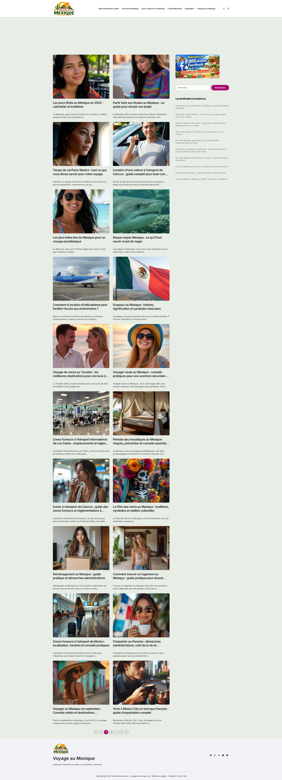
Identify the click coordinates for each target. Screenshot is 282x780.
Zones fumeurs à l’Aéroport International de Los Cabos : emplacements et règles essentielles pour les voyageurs (80, 443)
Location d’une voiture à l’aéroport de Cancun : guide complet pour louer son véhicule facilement (139, 174)
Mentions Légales (159, 776)
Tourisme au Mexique (130, 8)
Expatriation (189, 8)
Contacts (172, 776)
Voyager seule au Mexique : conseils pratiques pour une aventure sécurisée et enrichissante (141, 376)
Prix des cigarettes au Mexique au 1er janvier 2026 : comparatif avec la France (197, 141)
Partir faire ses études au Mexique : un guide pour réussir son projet (138, 104)
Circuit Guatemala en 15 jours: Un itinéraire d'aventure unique (201, 166)
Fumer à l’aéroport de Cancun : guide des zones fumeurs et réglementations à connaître (80, 510)
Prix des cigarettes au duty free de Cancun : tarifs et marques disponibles (201, 159)
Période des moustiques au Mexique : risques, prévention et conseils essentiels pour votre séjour (140, 443)
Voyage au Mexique (74, 758)
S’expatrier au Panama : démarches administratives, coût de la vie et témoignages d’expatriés (137, 645)
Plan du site (182, 776)
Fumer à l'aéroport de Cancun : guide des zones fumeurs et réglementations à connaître (200, 124)
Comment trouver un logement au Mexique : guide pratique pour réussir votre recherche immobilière (138, 578)
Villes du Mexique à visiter (108, 8)
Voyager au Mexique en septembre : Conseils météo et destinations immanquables (77, 712)
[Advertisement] (141, 33)
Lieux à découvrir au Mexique (153, 8)
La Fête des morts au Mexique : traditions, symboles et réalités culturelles (141, 508)
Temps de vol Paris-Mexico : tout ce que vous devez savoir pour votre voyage (200, 115)
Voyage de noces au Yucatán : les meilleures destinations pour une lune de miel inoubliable (80, 376)
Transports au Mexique (206, 8)
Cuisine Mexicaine (175, 8)
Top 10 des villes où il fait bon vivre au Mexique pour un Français (199, 133)
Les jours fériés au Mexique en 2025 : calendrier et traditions (78, 104)
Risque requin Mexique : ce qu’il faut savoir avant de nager (200, 173)
